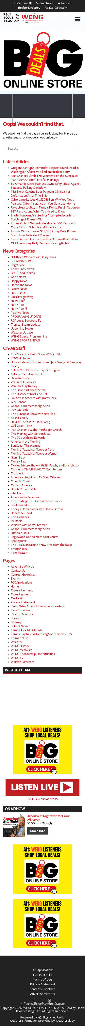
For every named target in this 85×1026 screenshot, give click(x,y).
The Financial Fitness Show (28, 390)
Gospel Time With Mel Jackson (30, 406)
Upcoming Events (22, 328)
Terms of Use (19, 638)
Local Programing (22, 297)
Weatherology (65, 1020)
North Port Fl (19, 309)
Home (15, 586)
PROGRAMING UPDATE (26, 316)
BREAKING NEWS (22, 261)
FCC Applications (21, 582)
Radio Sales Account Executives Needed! (37, 606)
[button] (77, 19)
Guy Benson (18, 402)
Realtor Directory (29, 8)
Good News (18, 277)
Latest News (19, 289)
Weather (16, 642)
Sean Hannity (19, 418)
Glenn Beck (18, 457)
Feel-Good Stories (23, 273)
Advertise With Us (22, 566)
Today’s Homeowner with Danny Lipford (37, 509)
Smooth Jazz (19, 549)
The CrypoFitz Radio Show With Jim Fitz (36, 354)
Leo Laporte (19, 541)
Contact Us (18, 570)
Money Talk (18, 461)
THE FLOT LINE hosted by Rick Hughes (35, 370)
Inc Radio (17, 521)
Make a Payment (22, 590)
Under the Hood (21, 513)
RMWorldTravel (20, 358)
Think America (20, 517)
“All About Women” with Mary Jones (33, 257)
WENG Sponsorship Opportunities (33, 654)
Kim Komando (20, 505)
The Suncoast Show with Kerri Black (33, 414)
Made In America (21, 485)
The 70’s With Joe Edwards (28, 437)
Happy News (19, 281)
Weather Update (22, 332)
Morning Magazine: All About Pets (32, 449)
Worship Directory (22, 662)
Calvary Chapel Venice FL (26, 374)
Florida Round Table (24, 489)
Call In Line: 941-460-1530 (42, 799)
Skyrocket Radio (53, 1017)
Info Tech (17, 493)
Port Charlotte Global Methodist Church (36, 430)
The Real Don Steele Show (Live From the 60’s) (41, 545)
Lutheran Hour (20, 533)
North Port (17, 305)
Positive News (20, 312)
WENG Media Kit (21, 650)
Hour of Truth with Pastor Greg (30, 422)
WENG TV (17, 658)
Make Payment (21, 594)
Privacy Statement (23, 602)
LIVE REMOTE (19, 293)
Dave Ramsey (20, 378)
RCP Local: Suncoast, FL (26, 320)
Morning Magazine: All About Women (34, 453)
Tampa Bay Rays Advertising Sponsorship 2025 (41, 634)
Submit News (45, 3)
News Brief (18, 301)
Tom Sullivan (19, 553)
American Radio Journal (25, 497)
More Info (37, 831)
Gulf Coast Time (21, 426)
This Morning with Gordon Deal (30, 434)
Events (15, 578)
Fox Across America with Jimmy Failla (34, 398)
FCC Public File (42, 975)
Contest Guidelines (23, 574)
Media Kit (17, 598)
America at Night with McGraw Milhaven (36, 477)
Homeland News (21, 285)
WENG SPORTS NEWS (25, 340)
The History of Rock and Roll (29, 394)
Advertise (64, 3)
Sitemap (16, 622)
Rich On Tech (19, 410)
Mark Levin (17, 473)
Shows (15, 618)
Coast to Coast (20, 481)
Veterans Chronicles (23, 382)
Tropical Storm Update (26, 324)
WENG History (20, 646)
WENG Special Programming (29, 336)
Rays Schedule (20, 610)
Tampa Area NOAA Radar (27, 630)
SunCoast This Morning (26, 445)
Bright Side (18, 265)
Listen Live (21, 3)
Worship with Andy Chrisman (29, 525)
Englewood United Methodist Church (35, 537)
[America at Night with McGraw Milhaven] (14, 825)
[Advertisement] (42, 61)
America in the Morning (25, 441)
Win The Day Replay (24, 386)
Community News (22, 269)
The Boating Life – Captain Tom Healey (36, 501)
